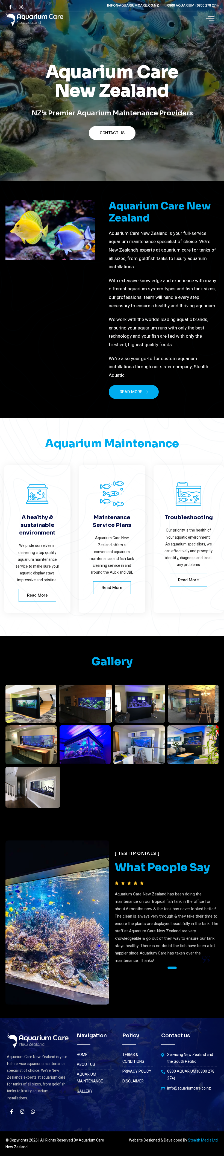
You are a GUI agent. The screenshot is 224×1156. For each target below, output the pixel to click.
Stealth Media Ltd (203, 1140)
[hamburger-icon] (210, 19)
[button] (150, 968)
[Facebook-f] (11, 1111)
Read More (37, 595)
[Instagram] (22, 1111)
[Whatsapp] (32, 1111)
